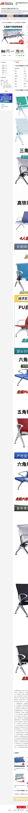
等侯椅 (7, 19)
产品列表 (4, 19)
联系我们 (15, 810)
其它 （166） (4, 73)
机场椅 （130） (4, 65)
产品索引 (2, 104)
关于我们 (9, 810)
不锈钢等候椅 (22, 794)
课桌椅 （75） (4, 72)
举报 (10, 55)
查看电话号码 (5, 81)
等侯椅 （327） (4, 67)
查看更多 (6, 91)
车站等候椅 (16, 794)
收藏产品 (4, 55)
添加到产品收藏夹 (4, 106)
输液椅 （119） (4, 68)
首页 (1, 19)
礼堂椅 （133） (4, 70)
